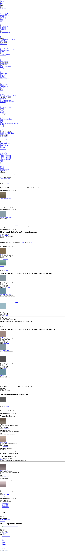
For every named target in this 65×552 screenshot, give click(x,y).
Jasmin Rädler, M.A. (3, 14)
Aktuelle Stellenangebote (4, 86)
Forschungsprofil (3, 127)
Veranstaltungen (3, 113)
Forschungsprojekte (3, 128)
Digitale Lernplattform (4, 145)
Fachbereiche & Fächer (4, 167)
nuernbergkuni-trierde (6, 222)
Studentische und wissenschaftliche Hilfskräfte (7, 49)
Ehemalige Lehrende (3, 73)
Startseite (1, 3)
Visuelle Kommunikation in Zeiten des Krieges (7, 39)
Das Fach (1, 4)
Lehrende (1, 72)
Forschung (2, 16)
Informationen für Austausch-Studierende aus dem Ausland (9, 123)
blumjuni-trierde (5, 446)
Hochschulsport (4, 539)
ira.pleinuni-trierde (6, 406)
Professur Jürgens (3, 8)
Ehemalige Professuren (4, 61)
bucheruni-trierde (6, 476)
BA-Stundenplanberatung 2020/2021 (6, 118)
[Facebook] (1, 551)
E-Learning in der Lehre (4, 142)
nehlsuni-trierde (5, 259)
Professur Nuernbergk (3, 41)
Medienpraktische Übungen (4, 139)
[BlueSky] (2, 551)
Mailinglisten (2, 147)
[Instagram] (5, 551)
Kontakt (1, 120)
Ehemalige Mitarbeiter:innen (4, 50)
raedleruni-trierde (6, 368)
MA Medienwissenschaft (4, 94)
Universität (2, 166)
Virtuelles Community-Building (5, 143)
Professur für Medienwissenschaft (5, 66)
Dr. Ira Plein (2, 403)
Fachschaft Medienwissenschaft (5, 107)
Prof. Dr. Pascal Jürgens (4, 11)
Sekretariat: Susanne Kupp (4, 15)
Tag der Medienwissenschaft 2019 (5, 155)
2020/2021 (2, 110)
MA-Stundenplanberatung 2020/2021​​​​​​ (6, 119)
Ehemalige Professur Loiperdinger (5, 69)
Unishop (3, 540)
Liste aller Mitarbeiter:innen (4, 84)
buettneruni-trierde (6, 343)
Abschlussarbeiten (3, 17)
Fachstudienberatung (5, 506)
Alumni (1, 160)
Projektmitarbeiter (3, 74)
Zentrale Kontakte (3, 533)
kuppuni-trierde (5, 315)
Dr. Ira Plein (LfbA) (3, 87)
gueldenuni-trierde (6, 428)
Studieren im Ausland (3, 103)
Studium (1, 88)
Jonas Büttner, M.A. (3, 12)
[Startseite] (5, 0)
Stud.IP (23, 242)
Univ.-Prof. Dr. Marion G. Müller (5, 198)
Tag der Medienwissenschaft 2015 (5, 157)
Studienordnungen (3, 102)
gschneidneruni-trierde (6, 287)
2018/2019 (2, 112)
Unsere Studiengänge (5, 503)
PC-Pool (1, 148)
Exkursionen (2, 146)
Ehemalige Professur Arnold (4, 78)
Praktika (1, 121)
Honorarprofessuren (3, 59)
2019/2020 (2, 111)
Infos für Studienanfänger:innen (5, 100)
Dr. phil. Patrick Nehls (4, 254)
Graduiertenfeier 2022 (3, 153)
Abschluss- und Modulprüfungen (5, 96)
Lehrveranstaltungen (5, 504)
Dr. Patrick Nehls (3, 28)
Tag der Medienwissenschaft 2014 (5, 158)
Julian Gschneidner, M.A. (4, 13)
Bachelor (1, 19)
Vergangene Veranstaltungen (5, 32)
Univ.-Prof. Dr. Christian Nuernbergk (6, 217)
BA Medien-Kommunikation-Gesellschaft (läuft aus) (8, 95)
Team (1, 82)
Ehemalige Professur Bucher (5, 63)
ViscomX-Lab (2, 40)
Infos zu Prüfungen (5, 507)
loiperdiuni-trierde (6, 494)
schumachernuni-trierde (7, 299)
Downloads (2, 116)
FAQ (1, 122)
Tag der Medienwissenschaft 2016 (5, 156)
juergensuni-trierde (6, 183)
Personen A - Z (2, 75)
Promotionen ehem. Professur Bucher (6, 132)
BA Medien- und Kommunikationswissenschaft (8, 93)
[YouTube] (4, 551)
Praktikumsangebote (5, 508)
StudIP (16, 302)
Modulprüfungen (3, 98)
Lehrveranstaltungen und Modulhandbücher (7, 101)
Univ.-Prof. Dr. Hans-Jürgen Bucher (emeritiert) (8, 470)
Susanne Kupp (2, 375)
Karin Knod (2, 266)
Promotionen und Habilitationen (5, 130)
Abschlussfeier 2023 (3, 152)
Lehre (1, 21)
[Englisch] (2, 162)
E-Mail (31, 242)
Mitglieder (2, 108)
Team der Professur (3, 44)
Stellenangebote (2, 58)
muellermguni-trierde (6, 202)
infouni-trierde (5, 532)
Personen (1, 24)
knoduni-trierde (5, 270)
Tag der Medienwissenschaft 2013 (5, 159)
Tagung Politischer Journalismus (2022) (6, 161)
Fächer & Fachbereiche (6, 536)
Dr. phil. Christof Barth (4, 235)
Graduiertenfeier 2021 (3, 154)
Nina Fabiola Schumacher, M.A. (5, 47)
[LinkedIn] (7, 551)
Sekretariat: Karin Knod (4, 29)
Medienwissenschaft (3, 170)
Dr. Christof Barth (3, 27)
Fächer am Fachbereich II (4, 169)
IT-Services (4, 538)
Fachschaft (2, 104)
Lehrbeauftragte (2, 85)
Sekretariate (2, 60)
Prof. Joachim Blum (3, 442)
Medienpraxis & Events (4, 134)
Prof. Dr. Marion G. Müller (4, 26)
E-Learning (2, 140)
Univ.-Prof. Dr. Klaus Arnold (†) (5, 459)
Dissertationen (2, 36)
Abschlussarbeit (2, 99)
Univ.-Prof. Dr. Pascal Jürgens (5, 178)
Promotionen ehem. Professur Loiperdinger (7, 133)
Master (1, 20)
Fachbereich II (2, 168)
